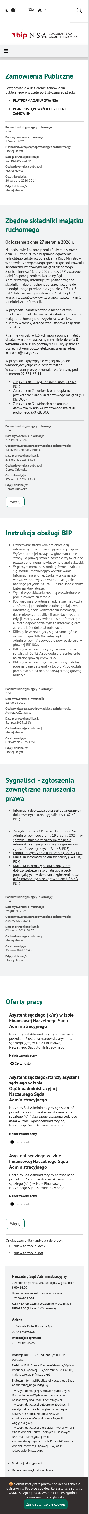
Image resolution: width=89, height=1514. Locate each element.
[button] (41, 10)
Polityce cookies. (37, 1488)
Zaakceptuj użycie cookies (46, 1504)
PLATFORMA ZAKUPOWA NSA (35, 100)
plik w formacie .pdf (28, 1253)
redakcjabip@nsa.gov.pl (34, 1375)
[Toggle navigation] (6, 51)
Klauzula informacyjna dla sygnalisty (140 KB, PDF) (47, 859)
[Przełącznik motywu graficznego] (10, 10)
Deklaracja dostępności (27, 1463)
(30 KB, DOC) (48, 394)
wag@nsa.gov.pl (22, 1423)
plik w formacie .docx (29, 1246)
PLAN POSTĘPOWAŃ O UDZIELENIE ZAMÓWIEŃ (40, 111)
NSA (31, 10)
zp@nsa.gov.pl (52, 1400)
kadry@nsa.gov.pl (37, 1437)
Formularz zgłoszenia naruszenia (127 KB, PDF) (48, 853)
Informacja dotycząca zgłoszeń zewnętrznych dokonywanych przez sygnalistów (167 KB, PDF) (47, 814)
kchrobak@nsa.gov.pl (21, 352)
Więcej (15, 502)
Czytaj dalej (23, 1063)
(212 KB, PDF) (45, 384)
